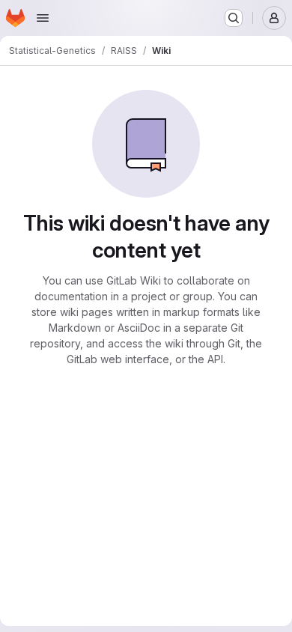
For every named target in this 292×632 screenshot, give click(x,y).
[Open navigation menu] (43, 18)
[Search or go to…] (234, 18)
